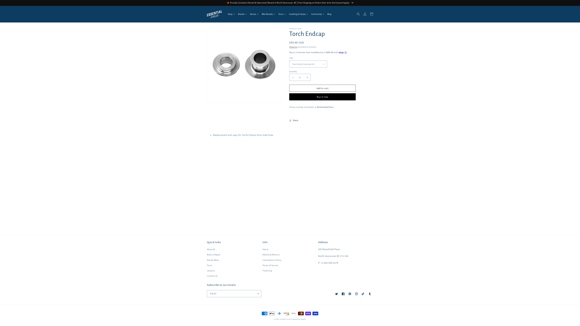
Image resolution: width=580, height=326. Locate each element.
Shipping (293, 47)
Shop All (211, 249)
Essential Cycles (285, 319)
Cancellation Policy (272, 260)
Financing (267, 270)
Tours (209, 265)
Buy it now (322, 96)
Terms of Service (270, 265)
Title (291, 58)
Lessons (211, 270)
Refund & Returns (271, 254)
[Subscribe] (258, 293)
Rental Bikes (213, 260)
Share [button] (295, 120)
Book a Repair (214, 254)
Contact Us (212, 276)
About (266, 249)
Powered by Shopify (299, 319)
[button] (358, 14)
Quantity (293, 71)
